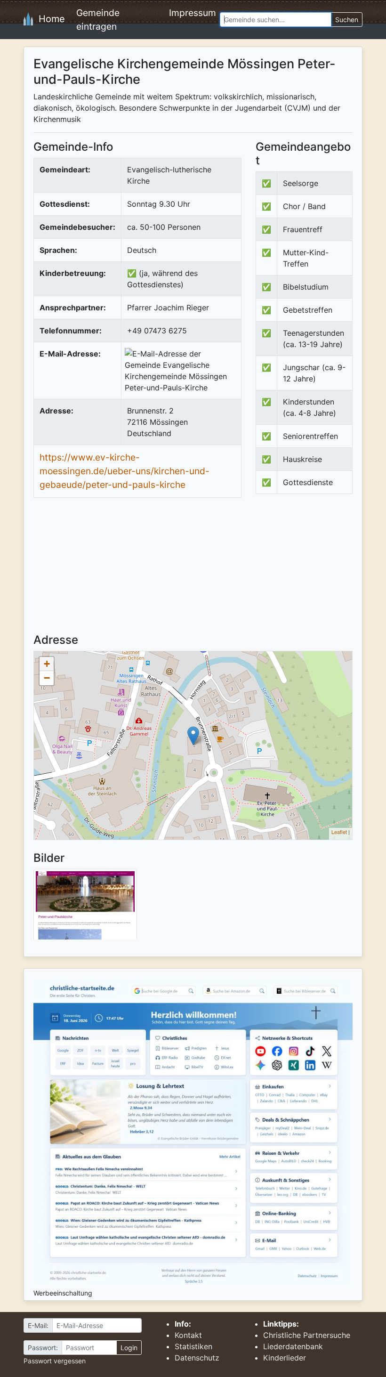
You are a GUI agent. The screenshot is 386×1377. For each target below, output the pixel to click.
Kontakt (188, 1335)
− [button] (47, 678)
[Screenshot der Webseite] (85, 907)
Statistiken (193, 1346)
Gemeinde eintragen (98, 19)
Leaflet (339, 831)
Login (129, 1348)
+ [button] (47, 664)
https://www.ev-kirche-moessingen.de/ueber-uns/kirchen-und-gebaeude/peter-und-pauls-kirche (124, 471)
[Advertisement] (321, 572)
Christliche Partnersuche (306, 1335)
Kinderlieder (284, 1357)
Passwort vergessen (55, 1361)
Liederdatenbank (293, 1346)
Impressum (192, 12)
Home (49, 18)
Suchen (346, 20)
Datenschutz (197, 1357)
